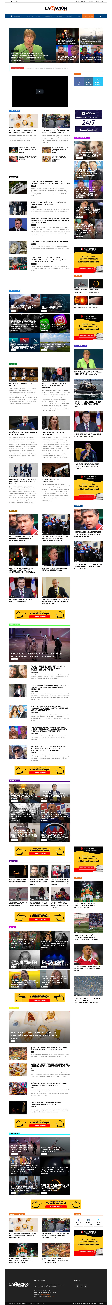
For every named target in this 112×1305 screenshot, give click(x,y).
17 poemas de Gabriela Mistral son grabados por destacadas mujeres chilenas (24, 963)
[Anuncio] (40, 614)
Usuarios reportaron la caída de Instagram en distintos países (54, 326)
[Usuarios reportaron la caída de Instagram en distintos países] (55, 323)
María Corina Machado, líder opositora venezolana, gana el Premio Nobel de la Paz (24, 982)
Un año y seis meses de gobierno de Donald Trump (23, 433)
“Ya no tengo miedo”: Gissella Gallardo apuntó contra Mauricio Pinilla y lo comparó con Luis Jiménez (48, 668)
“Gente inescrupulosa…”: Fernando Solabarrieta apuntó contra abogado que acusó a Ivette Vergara (49, 708)
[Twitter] (16, 1)
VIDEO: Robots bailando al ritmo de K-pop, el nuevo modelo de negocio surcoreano (36, 655)
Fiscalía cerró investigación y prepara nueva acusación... (28, 157)
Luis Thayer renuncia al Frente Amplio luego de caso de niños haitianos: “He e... (55, 601)
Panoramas (33, 877)
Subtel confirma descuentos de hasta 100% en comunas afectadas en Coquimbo (23, 307)
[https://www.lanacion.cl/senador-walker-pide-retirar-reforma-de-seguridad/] (56, 555)
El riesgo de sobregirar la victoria (20, 385)
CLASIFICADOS (99, 1)
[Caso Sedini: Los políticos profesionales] (56, 423)
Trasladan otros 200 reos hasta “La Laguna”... (42, 68)
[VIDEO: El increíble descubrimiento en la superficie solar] (81, 300)
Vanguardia (68, 16)
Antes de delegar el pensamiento (50, 480)
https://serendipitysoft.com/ (37, 1303)
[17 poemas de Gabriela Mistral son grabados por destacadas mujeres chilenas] (24, 959)
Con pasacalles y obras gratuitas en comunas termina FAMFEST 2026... (18, 881)
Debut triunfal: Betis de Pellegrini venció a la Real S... (27, 149)
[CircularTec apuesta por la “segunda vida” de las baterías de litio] (55, 342)
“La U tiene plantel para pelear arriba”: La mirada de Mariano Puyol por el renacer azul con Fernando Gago (54, 815)
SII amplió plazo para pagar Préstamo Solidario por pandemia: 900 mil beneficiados (50, 182)
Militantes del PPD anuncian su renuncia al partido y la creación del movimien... (55, 539)
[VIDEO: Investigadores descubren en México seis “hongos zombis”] (81, 283)
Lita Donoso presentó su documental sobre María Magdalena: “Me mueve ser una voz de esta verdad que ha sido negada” (24, 834)
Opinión (38, 16)
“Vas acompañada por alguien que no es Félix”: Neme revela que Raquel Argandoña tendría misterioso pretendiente (49, 729)
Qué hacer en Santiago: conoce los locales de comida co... (59, 157)
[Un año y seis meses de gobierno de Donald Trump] (23, 423)
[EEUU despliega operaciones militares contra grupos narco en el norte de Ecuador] (88, 389)
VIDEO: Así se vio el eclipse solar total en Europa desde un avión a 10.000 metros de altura (55, 1169)
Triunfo (59, 16)
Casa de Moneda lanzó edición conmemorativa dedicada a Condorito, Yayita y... (60, 882)
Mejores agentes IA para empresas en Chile (51, 308)
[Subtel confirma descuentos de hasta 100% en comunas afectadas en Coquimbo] (24, 303)
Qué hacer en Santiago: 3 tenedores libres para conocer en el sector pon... (55, 1261)
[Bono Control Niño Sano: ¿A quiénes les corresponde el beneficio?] (18, 208)
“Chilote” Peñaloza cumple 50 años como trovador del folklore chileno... (59, 904)
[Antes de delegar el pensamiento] (56, 470)
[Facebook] (10, 1)
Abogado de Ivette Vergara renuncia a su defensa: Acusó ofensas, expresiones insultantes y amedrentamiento (48, 748)
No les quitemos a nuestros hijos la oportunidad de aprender (54, 385)
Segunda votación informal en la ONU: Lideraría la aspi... (88, 373)
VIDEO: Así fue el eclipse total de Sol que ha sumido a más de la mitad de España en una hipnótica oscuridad (55, 1188)
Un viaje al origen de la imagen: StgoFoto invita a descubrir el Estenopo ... (39, 903)
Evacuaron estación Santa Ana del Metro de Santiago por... (55, 131)
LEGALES (90, 1)
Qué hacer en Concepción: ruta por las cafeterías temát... (22, 131)
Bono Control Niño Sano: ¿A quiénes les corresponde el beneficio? (48, 203)
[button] (101, 16)
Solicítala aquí (50, 1296)
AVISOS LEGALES (88, 16)
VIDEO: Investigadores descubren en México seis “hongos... (80, 291)
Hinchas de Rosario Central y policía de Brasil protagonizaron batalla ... (87, 1000)
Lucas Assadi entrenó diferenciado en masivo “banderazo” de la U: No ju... (86, 937)
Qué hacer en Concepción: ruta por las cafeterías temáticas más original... (22, 1236)
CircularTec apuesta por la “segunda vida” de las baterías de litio (54, 346)
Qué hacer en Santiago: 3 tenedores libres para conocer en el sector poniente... (49, 1049)
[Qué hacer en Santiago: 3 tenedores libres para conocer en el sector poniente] (46, 150)
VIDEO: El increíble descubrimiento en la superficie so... (80, 307)
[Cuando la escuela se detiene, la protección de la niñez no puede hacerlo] (23, 470)
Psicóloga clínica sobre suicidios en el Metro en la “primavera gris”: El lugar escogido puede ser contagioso (54, 835)
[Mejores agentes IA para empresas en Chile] (55, 303)
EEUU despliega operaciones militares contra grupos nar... (87, 404)
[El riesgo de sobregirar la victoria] (23, 374)
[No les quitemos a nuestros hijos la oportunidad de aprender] (56, 374)
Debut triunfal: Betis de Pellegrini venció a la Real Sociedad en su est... (20, 1261)
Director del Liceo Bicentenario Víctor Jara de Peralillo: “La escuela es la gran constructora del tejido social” (54, 795)
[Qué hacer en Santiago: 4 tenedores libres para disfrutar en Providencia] (18, 1088)
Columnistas (13, 380)
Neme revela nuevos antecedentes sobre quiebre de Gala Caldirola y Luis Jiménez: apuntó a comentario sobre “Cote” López (88, 229)
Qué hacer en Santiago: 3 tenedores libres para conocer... (60, 149)
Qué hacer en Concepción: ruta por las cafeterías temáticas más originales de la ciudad (35, 1035)
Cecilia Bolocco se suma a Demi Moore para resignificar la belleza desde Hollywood (54, 943)
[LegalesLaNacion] (88, 131)
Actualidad (18, 16)
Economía (48, 16)
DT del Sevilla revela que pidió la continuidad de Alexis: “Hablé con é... (88, 969)
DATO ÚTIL (30, 16)
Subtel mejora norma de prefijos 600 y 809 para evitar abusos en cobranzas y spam (23, 346)
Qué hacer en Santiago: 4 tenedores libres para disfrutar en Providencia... (49, 1084)
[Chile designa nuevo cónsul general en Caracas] (88, 421)
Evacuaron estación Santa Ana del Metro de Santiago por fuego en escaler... (55, 1236)
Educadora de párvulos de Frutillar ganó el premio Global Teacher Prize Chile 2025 (54, 963)
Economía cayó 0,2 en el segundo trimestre (49, 242)
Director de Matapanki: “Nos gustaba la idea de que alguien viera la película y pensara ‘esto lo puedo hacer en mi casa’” (24, 814)
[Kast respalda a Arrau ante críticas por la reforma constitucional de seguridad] (67, 36)
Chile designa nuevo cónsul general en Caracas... (21, 601)
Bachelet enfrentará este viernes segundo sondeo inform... (86, 466)
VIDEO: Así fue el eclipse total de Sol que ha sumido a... (95, 291)
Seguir (88, 78)
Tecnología (14, 330)
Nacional (84, 39)
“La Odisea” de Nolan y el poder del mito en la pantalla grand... (18, 903)
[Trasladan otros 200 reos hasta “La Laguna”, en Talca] (91, 36)
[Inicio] (11, 16)
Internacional (15, 51)
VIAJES (79, 16)
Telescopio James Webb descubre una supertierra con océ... (96, 307)
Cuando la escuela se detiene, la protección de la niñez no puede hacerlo (23, 481)
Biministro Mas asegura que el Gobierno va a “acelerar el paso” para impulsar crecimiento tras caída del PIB (50, 221)
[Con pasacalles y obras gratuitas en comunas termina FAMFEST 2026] (18, 1107)
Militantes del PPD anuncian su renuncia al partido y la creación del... (88, 566)
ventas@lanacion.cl (45, 1294)
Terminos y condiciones (80, 1303)
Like (79, 78)
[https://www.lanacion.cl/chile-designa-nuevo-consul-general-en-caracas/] (23, 587)
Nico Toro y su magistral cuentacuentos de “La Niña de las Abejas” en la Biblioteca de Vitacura (24, 796)
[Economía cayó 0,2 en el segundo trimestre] (18, 247)
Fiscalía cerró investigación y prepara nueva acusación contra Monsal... (88, 534)
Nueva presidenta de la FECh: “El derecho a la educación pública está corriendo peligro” (23, 942)
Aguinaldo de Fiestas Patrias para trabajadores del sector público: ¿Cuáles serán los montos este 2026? (48, 260)
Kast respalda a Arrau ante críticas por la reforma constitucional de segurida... (22, 570)
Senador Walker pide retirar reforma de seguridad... (54, 569)
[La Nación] (56, 8)
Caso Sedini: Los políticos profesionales (53, 433)
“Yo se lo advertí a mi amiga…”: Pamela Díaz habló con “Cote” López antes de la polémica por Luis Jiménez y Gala (88, 211)
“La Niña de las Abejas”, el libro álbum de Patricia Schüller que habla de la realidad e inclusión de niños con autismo (54, 980)
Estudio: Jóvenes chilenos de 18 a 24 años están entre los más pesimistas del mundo (24, 1189)
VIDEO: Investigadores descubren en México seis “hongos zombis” (52, 1150)
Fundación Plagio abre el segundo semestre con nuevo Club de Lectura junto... (39, 882)
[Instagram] (13, 1)
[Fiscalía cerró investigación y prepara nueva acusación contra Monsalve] (13, 159)
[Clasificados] (88, 260)
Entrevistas (14, 801)
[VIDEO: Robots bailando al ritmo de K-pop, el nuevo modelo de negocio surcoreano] (39, 645)
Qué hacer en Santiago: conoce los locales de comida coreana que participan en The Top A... (50, 1066)
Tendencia (44, 311)
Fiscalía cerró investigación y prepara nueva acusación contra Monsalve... (22, 539)
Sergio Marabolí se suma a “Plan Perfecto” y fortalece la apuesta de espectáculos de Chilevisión (50, 687)
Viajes (11, 127)
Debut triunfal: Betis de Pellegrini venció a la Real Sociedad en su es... (85, 906)
